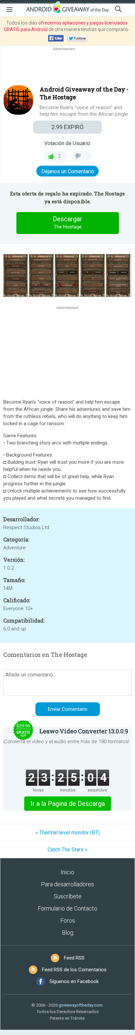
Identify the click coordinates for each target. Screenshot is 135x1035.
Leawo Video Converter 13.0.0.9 (83, 731)
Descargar (67, 222)
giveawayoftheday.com (81, 1005)
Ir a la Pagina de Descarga (67, 804)
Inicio (67, 872)
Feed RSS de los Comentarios (74, 970)
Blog (67, 932)
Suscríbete (68, 896)
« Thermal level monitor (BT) (67, 832)
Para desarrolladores (67, 884)
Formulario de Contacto (67, 908)
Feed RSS (74, 958)
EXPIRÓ (67, 127)
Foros (67, 920)
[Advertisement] (67, 67)
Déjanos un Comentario (67, 171)
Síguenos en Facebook (74, 981)
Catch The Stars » (67, 849)
